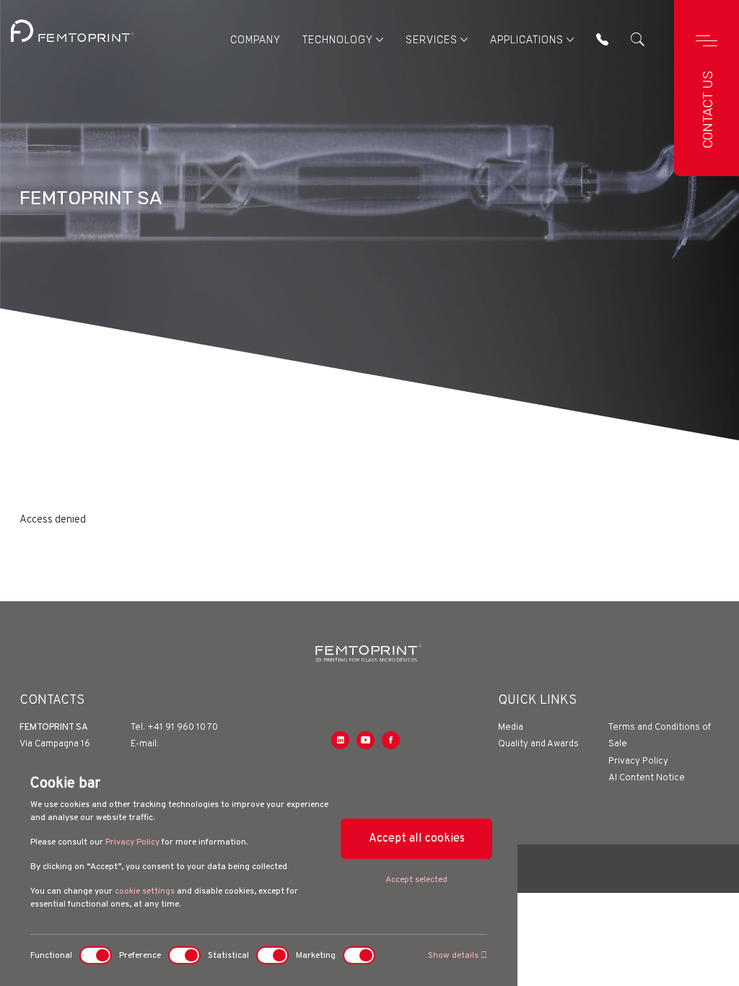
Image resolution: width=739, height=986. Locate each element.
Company (255, 40)
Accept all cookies (417, 839)
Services (432, 40)
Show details (454, 955)
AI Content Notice (646, 778)
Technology (337, 40)
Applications (527, 40)
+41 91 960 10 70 (182, 727)
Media (510, 727)
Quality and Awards (538, 744)
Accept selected (416, 880)
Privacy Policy (132, 842)
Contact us (708, 109)
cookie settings (145, 891)
